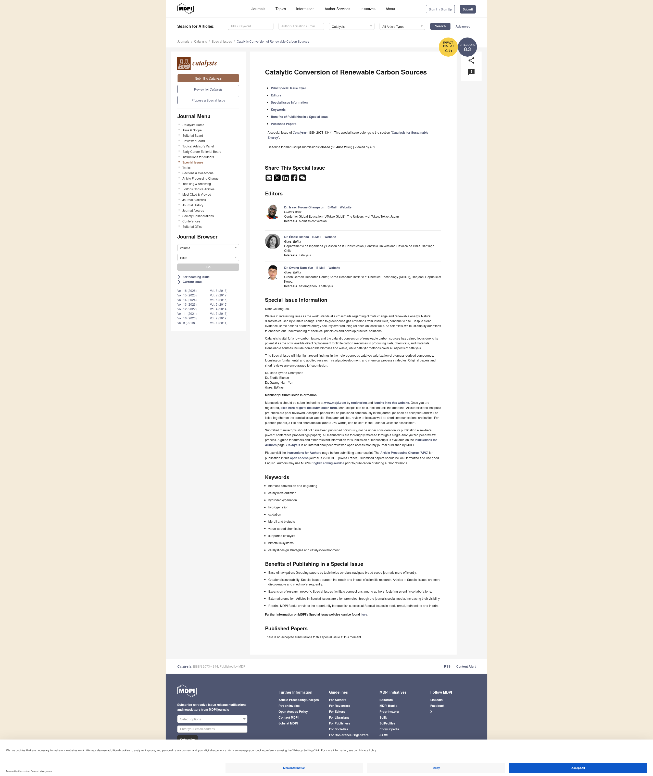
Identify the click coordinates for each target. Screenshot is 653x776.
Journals (258, 8)
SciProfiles (387, 723)
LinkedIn (436, 699)
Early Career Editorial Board (201, 151)
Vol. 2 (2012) (219, 318)
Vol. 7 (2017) (219, 295)
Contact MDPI (288, 717)
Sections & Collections (198, 173)
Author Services (337, 8)
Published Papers (283, 123)
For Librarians (339, 717)
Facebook (437, 705)
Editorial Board (192, 135)
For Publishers (339, 723)
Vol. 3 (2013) (219, 313)
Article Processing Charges (299, 699)
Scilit (383, 717)
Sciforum (386, 699)
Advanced (463, 26)
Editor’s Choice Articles (198, 189)
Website (345, 207)
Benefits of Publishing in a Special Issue (300, 116)
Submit (468, 9)
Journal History (192, 205)
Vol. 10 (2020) (187, 318)
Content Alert (466, 666)
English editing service (327, 463)
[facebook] (294, 179)
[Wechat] (302, 179)
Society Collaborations (198, 216)
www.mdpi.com (335, 402)
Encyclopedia (389, 729)
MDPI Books (388, 705)
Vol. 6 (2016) (219, 299)
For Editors (337, 711)
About (390, 8)
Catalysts (200, 41)
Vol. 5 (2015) (219, 304)
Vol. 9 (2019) (186, 322)
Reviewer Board (193, 141)
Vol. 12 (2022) (187, 309)
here (364, 614)
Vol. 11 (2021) (187, 313)
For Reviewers (339, 705)
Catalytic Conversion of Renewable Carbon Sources (273, 41)
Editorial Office (192, 226)
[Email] (269, 179)
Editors (276, 95)
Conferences (191, 221)
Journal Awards (193, 210)
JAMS (384, 735)
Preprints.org (389, 711)
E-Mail (332, 207)
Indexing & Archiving (196, 183)
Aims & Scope (192, 130)
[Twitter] (277, 179)
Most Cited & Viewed (196, 194)
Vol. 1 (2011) (219, 322)
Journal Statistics (194, 199)
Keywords (278, 109)
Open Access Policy (293, 711)
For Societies (338, 729)
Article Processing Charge (200, 178)
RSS (447, 666)
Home (193, 124)
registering (359, 402)
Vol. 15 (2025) (187, 295)
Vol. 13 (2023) (187, 304)
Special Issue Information (289, 102)
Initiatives (367, 8)
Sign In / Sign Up (440, 9)
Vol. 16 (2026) (187, 290)
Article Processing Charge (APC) (404, 452)
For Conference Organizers (349, 735)
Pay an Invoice (289, 705)
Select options (190, 719)
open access (299, 458)
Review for (208, 89)
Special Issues (222, 41)
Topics (280, 8)
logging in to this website (391, 402)
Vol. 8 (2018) (219, 290)
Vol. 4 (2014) (219, 309)
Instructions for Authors (198, 157)
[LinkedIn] (286, 179)
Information (305, 8)
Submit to (208, 78)
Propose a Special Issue (208, 100)
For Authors (337, 699)
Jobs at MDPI (288, 723)
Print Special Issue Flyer (288, 88)
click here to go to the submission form (309, 407)
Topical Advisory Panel (198, 146)
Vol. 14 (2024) (187, 299)
